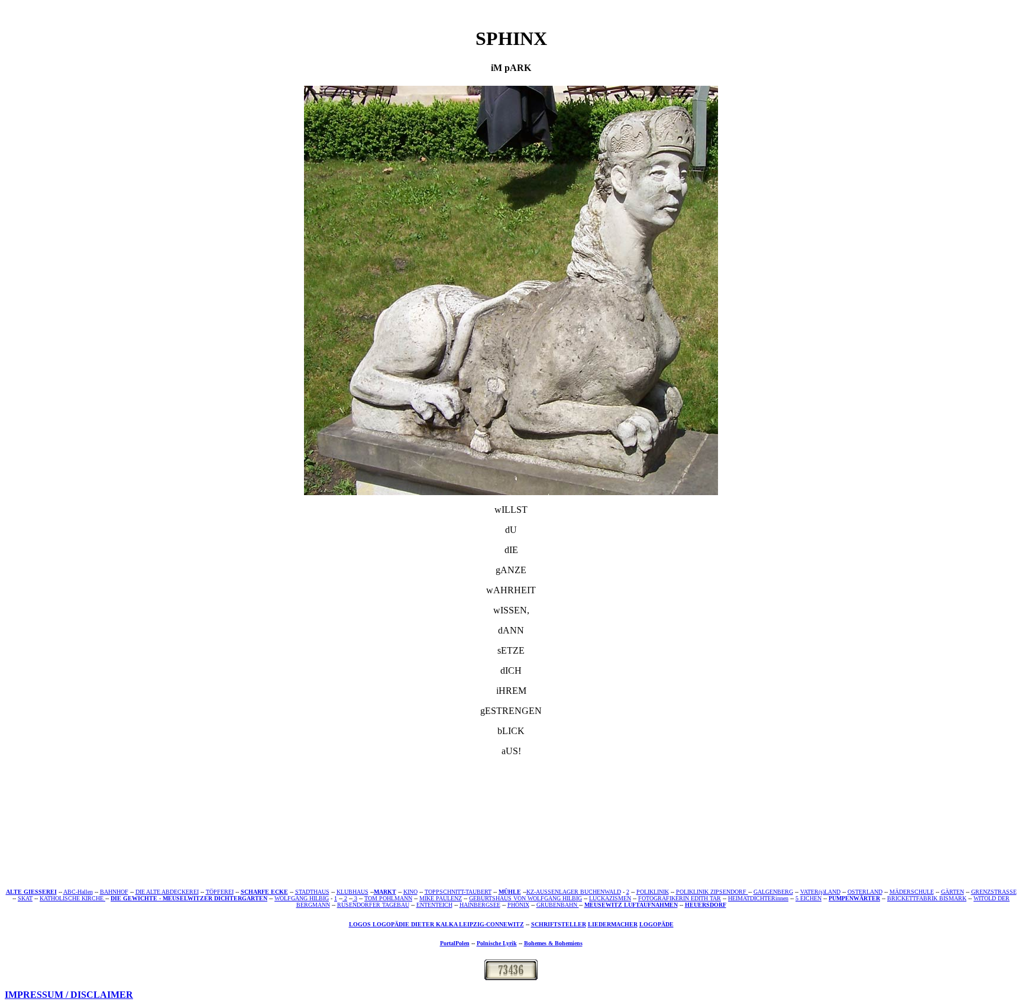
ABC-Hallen (78, 891)
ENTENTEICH (434, 904)
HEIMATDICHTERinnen (758, 898)
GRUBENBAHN (557, 904)
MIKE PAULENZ (440, 898)
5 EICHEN (808, 898)
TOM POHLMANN (388, 898)
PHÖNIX (518, 904)
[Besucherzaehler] (511, 977)
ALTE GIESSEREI (31, 891)
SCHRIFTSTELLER (558, 924)
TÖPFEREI (220, 891)
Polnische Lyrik (497, 943)
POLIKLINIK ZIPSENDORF (712, 891)
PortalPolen (455, 943)
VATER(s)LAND (820, 891)
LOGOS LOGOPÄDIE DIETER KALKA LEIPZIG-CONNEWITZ (436, 924)
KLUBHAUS (352, 891)
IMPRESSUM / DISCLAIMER (69, 995)
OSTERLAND (865, 891)
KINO (410, 891)
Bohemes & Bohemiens (553, 943)
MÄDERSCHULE (912, 891)
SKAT (25, 898)
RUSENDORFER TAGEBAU (373, 904)
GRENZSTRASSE (994, 891)
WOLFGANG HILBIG (301, 898)
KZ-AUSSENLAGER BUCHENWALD (573, 891)
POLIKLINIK (652, 891)
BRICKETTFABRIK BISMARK (926, 898)
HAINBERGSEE (480, 904)
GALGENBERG (773, 891)
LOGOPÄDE (656, 924)
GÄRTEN (952, 891)
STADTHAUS (312, 891)
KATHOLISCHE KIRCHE (72, 898)
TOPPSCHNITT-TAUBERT (458, 891)
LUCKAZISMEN (610, 898)
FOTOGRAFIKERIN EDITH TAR (679, 898)
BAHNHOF (114, 891)
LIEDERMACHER (613, 924)
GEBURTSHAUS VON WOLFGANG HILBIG (525, 898)
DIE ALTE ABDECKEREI (167, 891)
